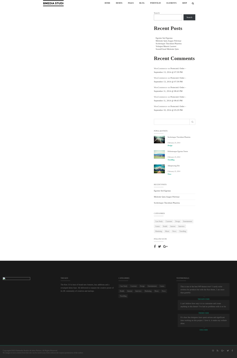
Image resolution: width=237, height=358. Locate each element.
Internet (172, 226)
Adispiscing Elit (174, 166)
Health (165, 226)
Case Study (159, 221)
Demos (119, 3)
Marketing (158, 231)
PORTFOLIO (155, 3)
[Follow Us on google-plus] (165, 246)
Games (157, 226)
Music (167, 231)
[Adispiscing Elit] (159, 169)
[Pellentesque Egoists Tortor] (159, 154)
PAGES (131, 3)
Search (157, 13)
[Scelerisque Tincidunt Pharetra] (159, 139)
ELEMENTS (172, 3)
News (169, 174)
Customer (169, 221)
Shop (184, 3)
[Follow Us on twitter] (159, 246)
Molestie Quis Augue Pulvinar (168, 41)
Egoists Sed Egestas (164, 38)
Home (107, 3)
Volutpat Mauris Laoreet (166, 46)
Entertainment (187, 221)
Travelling (171, 160)
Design (170, 145)
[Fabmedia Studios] (53, 3)
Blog (142, 3)
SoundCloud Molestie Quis (167, 49)
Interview (181, 226)
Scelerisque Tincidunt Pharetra (169, 43)
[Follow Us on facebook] (155, 246)
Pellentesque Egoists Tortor (178, 151)
